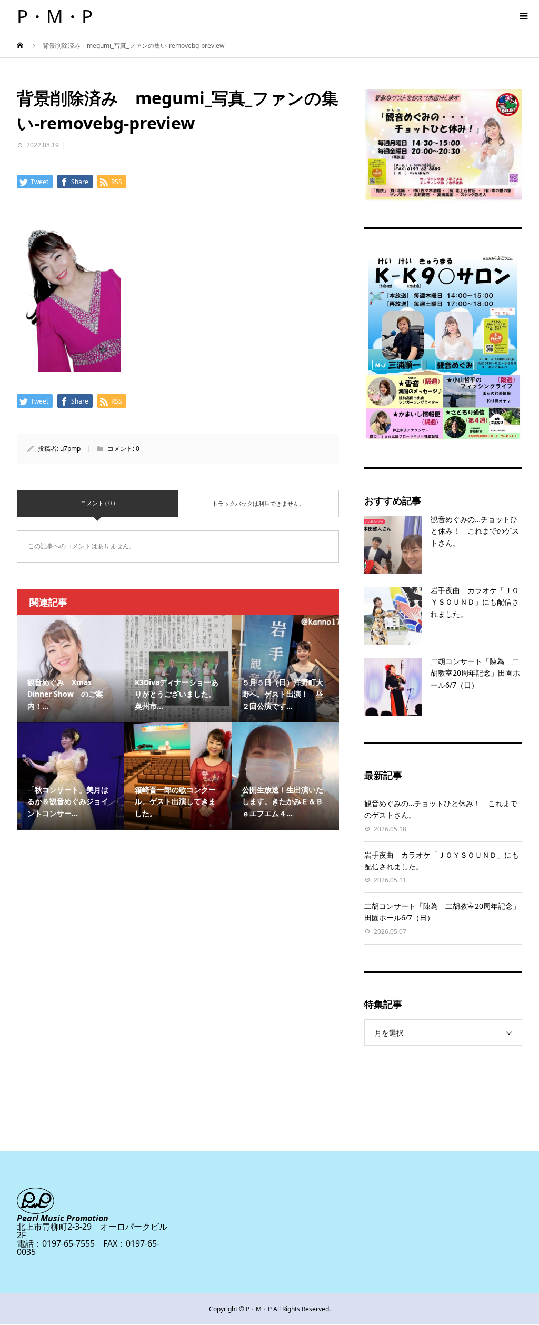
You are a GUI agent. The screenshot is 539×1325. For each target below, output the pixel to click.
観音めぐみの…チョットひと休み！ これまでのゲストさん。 (475, 531)
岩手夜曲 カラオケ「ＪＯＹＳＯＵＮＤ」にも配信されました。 (475, 602)
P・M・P (55, 16)
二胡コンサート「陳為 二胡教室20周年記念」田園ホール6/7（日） (475, 673)
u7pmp (70, 448)
